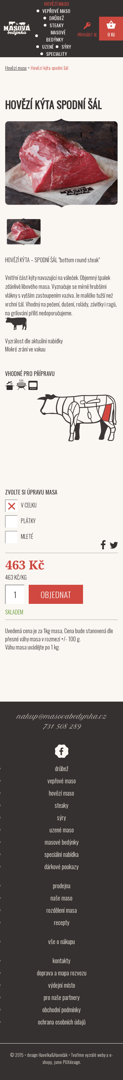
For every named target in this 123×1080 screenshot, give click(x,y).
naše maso (61, 897)
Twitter (114, 545)
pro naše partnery (62, 997)
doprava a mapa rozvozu (61, 972)
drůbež (61, 768)
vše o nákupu (61, 941)
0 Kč (111, 34)
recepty (61, 922)
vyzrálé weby (95, 1054)
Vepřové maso (56, 10)
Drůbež (56, 17)
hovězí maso (61, 792)
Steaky (57, 25)
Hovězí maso (56, 3)
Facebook (103, 544)
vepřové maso (61, 780)
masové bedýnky (62, 842)
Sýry (66, 46)
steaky (61, 805)
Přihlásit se (87, 34)
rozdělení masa (61, 910)
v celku (29, 505)
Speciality (56, 53)
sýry (61, 817)
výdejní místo (61, 985)
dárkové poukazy (61, 866)
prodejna (61, 885)
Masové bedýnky (56, 36)
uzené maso (62, 829)
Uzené (48, 46)
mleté (27, 536)
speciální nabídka (61, 854)
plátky (28, 520)
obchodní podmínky (61, 1009)
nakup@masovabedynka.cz (61, 716)
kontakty (61, 960)
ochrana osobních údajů (61, 1021)
